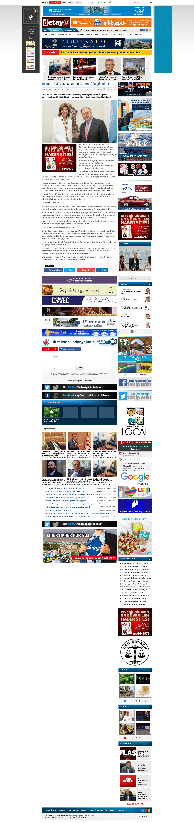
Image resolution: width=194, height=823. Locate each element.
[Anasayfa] (45, 30)
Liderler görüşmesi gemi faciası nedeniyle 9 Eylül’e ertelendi (135, 576)
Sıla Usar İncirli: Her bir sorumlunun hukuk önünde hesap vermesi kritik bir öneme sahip (135, 570)
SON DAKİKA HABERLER (127, 559)
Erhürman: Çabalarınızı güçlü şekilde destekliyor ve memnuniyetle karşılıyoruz (69, 516)
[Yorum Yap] (98, 89)
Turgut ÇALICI (128, 299)
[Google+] (50, 89)
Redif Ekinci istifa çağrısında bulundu (134, 563)
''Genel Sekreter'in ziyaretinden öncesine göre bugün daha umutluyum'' (67, 498)
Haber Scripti (143, 816)
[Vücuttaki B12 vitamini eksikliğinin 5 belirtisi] (143, 692)
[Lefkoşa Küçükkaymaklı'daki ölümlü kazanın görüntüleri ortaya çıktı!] (143, 729)
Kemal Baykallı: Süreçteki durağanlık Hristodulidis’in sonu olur (64, 491)
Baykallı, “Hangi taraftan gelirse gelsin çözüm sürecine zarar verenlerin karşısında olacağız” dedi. (54, 481)
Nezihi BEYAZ (126, 324)
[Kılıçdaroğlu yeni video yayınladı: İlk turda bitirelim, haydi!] (143, 716)
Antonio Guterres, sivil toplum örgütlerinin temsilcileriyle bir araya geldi (67, 507)
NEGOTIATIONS (122, 810)
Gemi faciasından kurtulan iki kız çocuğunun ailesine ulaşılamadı (143, 795)
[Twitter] (47, 89)
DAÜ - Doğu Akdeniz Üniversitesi (77, 810)
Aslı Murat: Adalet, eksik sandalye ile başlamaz (59, 78)
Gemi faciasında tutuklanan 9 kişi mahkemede (132, 605)
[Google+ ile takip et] (147, 30)
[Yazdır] (104, 89)
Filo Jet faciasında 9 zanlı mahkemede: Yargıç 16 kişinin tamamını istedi (134, 597)
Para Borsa (62, 810)
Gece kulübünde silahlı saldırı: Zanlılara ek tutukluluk (135, 579)
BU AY (129, 804)
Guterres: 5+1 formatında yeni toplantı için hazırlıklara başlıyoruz (65, 501)
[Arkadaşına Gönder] (101, 89)
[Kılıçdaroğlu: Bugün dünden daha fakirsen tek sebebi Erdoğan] (127, 716)
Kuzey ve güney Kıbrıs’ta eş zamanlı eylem (58, 510)
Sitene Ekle (78, 2)
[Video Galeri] (70, 30)
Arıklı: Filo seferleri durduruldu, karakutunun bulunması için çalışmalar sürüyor (84, 78)
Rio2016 (92, 810)
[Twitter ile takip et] (144, 30)
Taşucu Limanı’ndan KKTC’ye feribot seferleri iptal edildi (104, 30)
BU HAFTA (135, 804)
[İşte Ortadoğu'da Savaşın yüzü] (127, 692)
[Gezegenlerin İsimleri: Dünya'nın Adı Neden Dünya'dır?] (143, 679)
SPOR (54, 810)
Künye (64, 2)
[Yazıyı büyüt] (114, 89)
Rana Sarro (130, 316)
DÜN (141, 804)
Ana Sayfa (45, 2)
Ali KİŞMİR (126, 290)
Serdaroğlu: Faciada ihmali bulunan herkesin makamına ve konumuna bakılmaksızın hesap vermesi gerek (108, 78)
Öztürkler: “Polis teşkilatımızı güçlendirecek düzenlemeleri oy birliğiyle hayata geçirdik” (72, 504)
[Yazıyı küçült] (109, 89)
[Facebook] (44, 89)
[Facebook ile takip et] (141, 30)
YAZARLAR (123, 284)
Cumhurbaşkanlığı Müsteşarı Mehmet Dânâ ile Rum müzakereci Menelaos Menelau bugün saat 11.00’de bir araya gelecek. (79, 481)
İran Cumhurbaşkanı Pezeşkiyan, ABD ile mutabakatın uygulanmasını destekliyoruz (101, 52)
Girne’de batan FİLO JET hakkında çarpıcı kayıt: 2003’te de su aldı (143, 754)
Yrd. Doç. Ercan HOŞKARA (132, 308)
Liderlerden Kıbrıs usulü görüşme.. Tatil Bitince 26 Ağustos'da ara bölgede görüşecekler (72, 494)
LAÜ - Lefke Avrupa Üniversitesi (105, 810)
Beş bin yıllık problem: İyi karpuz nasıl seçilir (51, 420)
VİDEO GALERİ (124, 707)
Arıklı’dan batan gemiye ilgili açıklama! (134, 572)
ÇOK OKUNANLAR (125, 744)
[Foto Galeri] (55, 30)
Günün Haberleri (55, 2)
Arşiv (70, 2)
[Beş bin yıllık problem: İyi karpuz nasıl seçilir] (127, 679)
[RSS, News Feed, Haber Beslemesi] (150, 30)
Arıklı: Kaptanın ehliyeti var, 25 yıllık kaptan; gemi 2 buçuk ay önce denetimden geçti (132, 78)
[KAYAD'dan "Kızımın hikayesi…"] (127, 729)
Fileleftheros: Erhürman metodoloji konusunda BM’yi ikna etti (64, 488)
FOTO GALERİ (124, 670)
